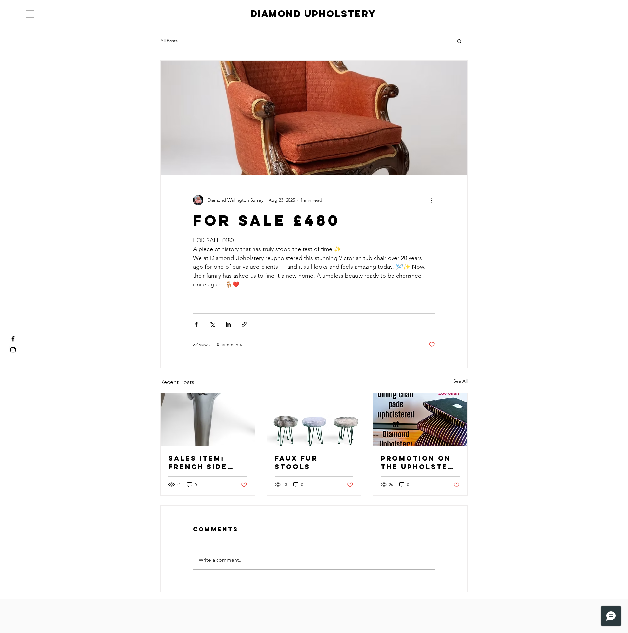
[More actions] (431, 200)
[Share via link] (244, 324)
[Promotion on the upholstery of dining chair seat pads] (420, 419)
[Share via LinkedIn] (228, 324)
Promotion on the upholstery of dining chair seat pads (420, 462)
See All (460, 381)
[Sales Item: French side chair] (208, 419)
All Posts (169, 40)
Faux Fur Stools (296, 462)
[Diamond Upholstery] (13, 338)
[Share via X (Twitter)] (212, 324)
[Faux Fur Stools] (314, 419)
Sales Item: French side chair (197, 462)
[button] (30, 14)
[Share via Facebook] (196, 324)
